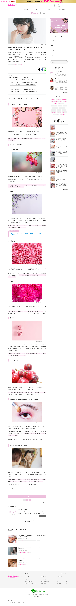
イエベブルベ (15, 64)
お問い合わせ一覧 (17, 602)
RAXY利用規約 (43, 583)
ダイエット (53, 112)
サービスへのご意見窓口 (45, 581)
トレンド (24, 564)
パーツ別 (24, 552)
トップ (14, 9)
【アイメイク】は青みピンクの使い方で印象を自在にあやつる (23, 82)
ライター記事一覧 (42, 515)
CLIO (38, 540)
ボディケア (52, 48)
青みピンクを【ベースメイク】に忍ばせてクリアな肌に (22, 80)
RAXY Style (26, 9)
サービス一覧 (10, 602)
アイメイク (13, 63)
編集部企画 (64, 99)
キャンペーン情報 (38, 9)
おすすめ (58, 99)
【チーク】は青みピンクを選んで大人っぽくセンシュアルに (23, 87)
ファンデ (64, 112)
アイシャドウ (34, 540)
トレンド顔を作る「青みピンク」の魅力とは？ (20, 77)
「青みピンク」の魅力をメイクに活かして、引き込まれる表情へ (24, 91)
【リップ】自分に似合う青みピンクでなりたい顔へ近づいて (23, 84)
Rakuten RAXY (13, 5)
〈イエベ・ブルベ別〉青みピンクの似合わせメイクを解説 (22, 89)
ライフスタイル (55, 114)
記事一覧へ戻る (27, 521)
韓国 (29, 540)
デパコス (59, 112)
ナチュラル (28, 552)
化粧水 (64, 110)
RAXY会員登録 (59, 576)
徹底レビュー (61, 103)
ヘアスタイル (55, 107)
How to (10, 64)
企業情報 (29, 594)
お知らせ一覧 (43, 576)
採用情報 (46, 594)
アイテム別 (20, 64)
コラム (51, 55)
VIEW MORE (65, 92)
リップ (65, 105)
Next (44, 502)
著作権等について (41, 594)
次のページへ (27, 496)
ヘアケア (52, 50)
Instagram (58, 579)
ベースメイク (52, 43)
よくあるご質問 (62, 9)
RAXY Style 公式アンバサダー (23, 540)
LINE (57, 581)
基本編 (65, 101)
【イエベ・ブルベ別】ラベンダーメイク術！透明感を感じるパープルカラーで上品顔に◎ (27, 234)
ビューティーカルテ (28, 581)
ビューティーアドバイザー (29, 583)
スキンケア (52, 40)
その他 (51, 58)
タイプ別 (62, 114)
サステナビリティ (25, 602)
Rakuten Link (59, 583)
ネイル (51, 53)
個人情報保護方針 (34, 594)
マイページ (27, 579)
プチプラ (53, 110)
